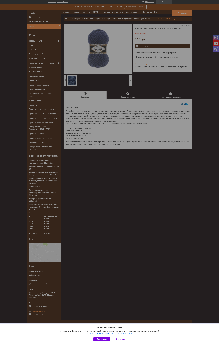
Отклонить (120, 339)
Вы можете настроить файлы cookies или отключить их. (108, 333)
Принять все (102, 339)
